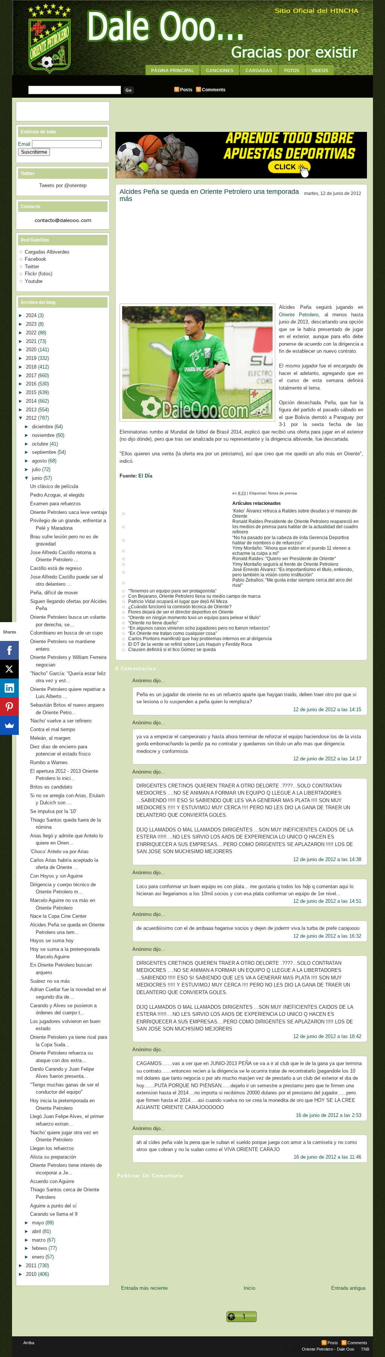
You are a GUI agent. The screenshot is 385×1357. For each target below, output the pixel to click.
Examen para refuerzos (55, 503)
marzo (39, 1240)
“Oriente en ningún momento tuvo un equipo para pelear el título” (194, 617)
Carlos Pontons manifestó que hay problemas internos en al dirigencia (200, 638)
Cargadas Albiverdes (47, 252)
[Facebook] (9, 650)
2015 (32, 392)
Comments (214, 89)
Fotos (291, 70)
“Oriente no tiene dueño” (153, 623)
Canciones (219, 70)
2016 (32, 384)
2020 (32, 349)
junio (38, 478)
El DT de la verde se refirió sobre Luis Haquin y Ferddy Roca (190, 644)
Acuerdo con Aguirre (52, 1181)
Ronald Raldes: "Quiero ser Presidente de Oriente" (284, 558)
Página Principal (172, 70)
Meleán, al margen (50, 738)
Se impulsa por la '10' (53, 811)
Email (25, 144)
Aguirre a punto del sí (53, 1206)
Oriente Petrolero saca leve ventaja (68, 512)
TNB (365, 1349)
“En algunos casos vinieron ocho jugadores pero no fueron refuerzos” (199, 628)
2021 (32, 341)
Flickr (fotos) (38, 274)
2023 (32, 324)
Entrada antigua (348, 1288)
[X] (9, 669)
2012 (32, 418)
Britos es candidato (51, 787)
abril (37, 1231)
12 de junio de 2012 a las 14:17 (327, 759)
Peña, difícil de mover (54, 592)
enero (38, 1257)
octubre (41, 444)
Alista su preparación (53, 1157)
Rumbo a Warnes (49, 762)
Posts (186, 89)
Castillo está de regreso (56, 568)
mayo (38, 1223)
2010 (32, 1274)
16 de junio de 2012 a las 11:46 (327, 1157)
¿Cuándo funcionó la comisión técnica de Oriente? (180, 606)
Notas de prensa (282, 493)
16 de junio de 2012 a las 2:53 (328, 1115)
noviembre (44, 435)
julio (37, 469)
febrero (40, 1248)
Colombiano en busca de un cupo (66, 633)
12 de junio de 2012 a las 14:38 (327, 859)
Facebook (35, 259)
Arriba (28, 1342)
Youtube (33, 281)
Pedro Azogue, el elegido (57, 495)
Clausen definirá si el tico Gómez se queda (172, 649)
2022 (32, 332)
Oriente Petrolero (298, 314)
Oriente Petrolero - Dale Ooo (328, 1349)
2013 (32, 410)
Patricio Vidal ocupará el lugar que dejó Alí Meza (177, 601)
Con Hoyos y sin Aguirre (56, 876)
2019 (32, 358)
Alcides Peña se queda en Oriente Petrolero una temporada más (209, 195)
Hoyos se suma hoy (52, 940)
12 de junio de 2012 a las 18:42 (327, 1036)
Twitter (32, 266)
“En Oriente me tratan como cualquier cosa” (172, 633)
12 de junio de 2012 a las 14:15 (327, 709)
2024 (32, 315)
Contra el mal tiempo (52, 729)
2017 (32, 375)
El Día (145, 476)
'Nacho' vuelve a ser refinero (60, 721)
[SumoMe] (9, 725)
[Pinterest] (9, 706)
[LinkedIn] (9, 687)
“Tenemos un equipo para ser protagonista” (172, 591)
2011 (32, 1265)
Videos (319, 70)
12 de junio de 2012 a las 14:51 (327, 901)
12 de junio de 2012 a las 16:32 (327, 936)
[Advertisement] (192, 78)
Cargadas (259, 70)
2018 (32, 367)
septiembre (45, 452)
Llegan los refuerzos (52, 1148)
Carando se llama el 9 (53, 1214)
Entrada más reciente (144, 1288)
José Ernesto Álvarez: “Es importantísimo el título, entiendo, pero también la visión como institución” (292, 572)
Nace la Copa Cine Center (58, 916)
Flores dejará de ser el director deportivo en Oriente (180, 612)
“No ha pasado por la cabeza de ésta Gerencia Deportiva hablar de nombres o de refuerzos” (290, 540)
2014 (32, 401)
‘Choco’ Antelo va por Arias (59, 851)
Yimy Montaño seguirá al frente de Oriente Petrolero (285, 564)
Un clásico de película (54, 486)
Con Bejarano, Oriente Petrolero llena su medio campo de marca (194, 596)
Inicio (249, 1288)
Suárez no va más (50, 981)
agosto (40, 461)
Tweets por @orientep (62, 185)
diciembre (43, 426)
